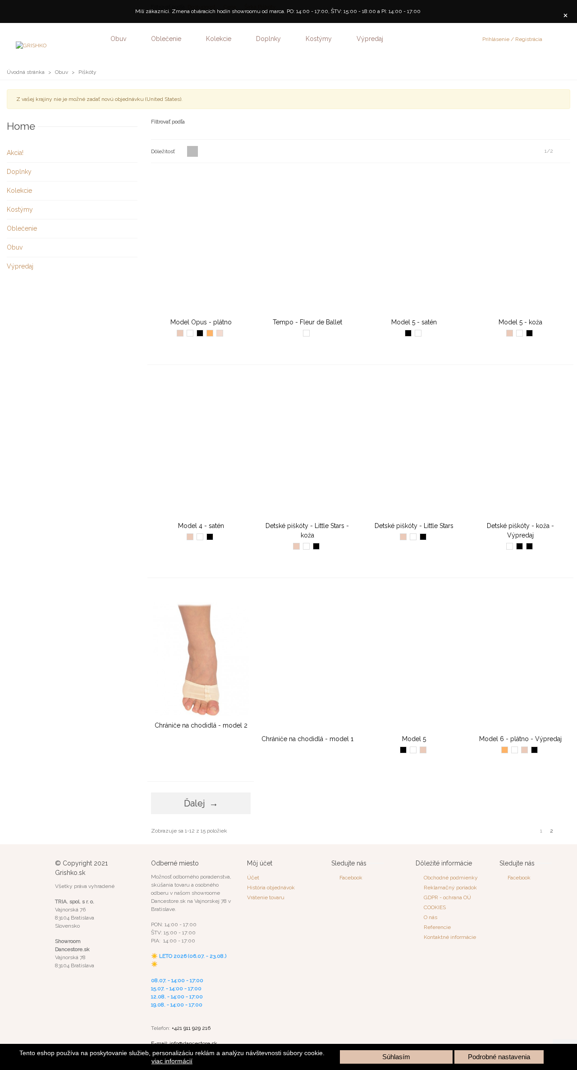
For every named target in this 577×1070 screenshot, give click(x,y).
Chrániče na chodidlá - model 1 (307, 738)
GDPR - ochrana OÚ (447, 897)
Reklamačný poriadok (450, 887)
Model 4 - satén (201, 525)
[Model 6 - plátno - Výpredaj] (520, 659)
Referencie (437, 927)
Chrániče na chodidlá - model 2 (201, 725)
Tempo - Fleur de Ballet (307, 322)
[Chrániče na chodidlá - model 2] (201, 652)
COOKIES (435, 907)
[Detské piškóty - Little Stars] (414, 446)
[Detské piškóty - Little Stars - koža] (307, 446)
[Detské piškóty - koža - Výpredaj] (520, 446)
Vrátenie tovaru (265, 897)
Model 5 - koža (520, 322)
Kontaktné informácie (450, 937)
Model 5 (414, 738)
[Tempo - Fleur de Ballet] (307, 242)
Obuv (118, 38)
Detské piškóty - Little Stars (414, 525)
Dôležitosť (163, 151)
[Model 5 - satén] (414, 242)
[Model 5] (414, 659)
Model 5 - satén (414, 322)
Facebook (350, 877)
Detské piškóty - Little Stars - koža (307, 530)
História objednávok (271, 887)
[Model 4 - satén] (201, 446)
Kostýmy (319, 38)
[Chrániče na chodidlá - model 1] (307, 659)
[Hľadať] (554, 38)
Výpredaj (370, 38)
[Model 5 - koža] (520, 242)
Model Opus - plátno (201, 322)
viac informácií (171, 1061)
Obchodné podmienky (451, 877)
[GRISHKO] (58, 39)
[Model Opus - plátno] (201, 242)
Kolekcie (218, 38)
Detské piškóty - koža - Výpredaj (520, 530)
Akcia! (15, 152)
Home (21, 126)
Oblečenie (166, 38)
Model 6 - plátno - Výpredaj (520, 738)
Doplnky (268, 38)
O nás (430, 917)
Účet (253, 877)
